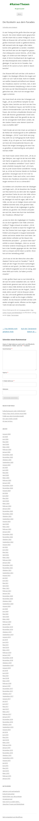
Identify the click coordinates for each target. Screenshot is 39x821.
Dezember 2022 (8, 534)
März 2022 (6, 557)
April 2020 (6, 617)
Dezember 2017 (8, 688)
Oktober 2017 (7, 694)
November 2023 (8, 514)
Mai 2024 (5, 498)
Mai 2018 (5, 676)
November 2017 (8, 691)
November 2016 (8, 722)
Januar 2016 (6, 748)
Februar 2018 (7, 683)
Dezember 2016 (8, 719)
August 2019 (7, 637)
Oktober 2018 (7, 663)
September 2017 (8, 696)
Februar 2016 (7, 745)
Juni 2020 (5, 611)
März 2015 (6, 773)
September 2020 (8, 604)
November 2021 (8, 568)
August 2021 (7, 575)
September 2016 (8, 727)
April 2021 (6, 586)
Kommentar (7, 349)
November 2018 (8, 660)
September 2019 (8, 635)
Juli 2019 (5, 640)
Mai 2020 (5, 614)
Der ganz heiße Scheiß (10, 419)
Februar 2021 (7, 591)
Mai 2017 (5, 706)
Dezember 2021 (8, 565)
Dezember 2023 (8, 511)
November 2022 (8, 537)
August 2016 (7, 730)
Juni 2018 (5, 673)
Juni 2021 (5, 581)
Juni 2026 (5, 439)
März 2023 (6, 527)
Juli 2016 (5, 732)
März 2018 (6, 681)
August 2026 (7, 434)
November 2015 (8, 753)
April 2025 (6, 475)
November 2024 (8, 488)
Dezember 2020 (8, 596)
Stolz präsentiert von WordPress (12, 817)
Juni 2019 (5, 642)
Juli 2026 (5, 437)
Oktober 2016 (7, 724)
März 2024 (6, 503)
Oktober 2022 (7, 539)
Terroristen (15, 315)
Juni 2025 (5, 470)
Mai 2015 (5, 768)
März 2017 (6, 712)
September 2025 (8, 462)
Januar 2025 (6, 483)
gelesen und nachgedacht (11, 791)
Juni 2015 (5, 766)
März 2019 (6, 650)
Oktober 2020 (7, 601)
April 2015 (6, 771)
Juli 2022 (5, 547)
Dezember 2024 (8, 485)
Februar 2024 (7, 506)
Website (5, 389)
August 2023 (7, 521)
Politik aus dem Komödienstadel (13, 416)
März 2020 (6, 619)
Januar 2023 (6, 532)
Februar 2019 (7, 653)
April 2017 (6, 709)
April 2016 (6, 740)
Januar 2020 (6, 624)
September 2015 (8, 758)
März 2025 (6, 478)
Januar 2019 (6, 655)
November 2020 (8, 599)
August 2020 (7, 606)
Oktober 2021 (7, 570)
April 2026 (6, 444)
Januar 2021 (6, 593)
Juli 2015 (5, 763)
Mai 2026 (5, 442)
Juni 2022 (5, 550)
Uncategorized (7, 799)
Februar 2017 (7, 714)
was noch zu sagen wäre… (11, 802)
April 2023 (6, 524)
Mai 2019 (5, 645)
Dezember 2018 (8, 658)
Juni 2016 (5, 735)
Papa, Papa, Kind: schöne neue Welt (14, 413)
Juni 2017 (5, 704)
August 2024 (7, 491)
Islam (9, 315)
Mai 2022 (5, 552)
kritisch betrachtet (8, 794)
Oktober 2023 (7, 516)
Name (5, 373)
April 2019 (6, 647)
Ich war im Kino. (8, 421)
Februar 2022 (7, 560)
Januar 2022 (6, 563)
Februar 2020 (7, 622)
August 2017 (7, 699)
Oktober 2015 (7, 755)
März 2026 (6, 447)
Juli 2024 (5, 493)
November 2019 (8, 629)
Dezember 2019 (8, 627)
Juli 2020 (5, 609)
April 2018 (6, 678)
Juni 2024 (5, 496)
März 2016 (6, 742)
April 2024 (6, 501)
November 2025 (8, 457)
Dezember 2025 (8, 455)
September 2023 (8, 519)
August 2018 (7, 668)
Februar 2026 (7, 449)
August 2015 (7, 760)
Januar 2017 (6, 717)
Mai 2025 (5, 473)
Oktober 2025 (7, 460)
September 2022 (8, 542)
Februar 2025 (7, 480)
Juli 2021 (5, 578)
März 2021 (6, 588)
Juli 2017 (5, 701)
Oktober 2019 (7, 632)
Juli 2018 (5, 670)
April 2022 (6, 555)
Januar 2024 (6, 509)
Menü (19, 14)
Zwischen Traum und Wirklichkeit (13, 804)
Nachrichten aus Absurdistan (12, 796)
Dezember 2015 (8, 750)
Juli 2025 (5, 467)
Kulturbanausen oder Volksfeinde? (14, 411)
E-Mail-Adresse (8, 381)
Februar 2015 (7, 776)
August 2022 (7, 545)
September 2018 (8, 665)
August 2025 (7, 465)
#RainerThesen (19, 4)
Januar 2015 (6, 778)
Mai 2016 (5, 737)
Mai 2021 (5, 583)
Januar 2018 (6, 686)
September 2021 (8, 573)
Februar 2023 (7, 529)
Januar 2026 (6, 452)
